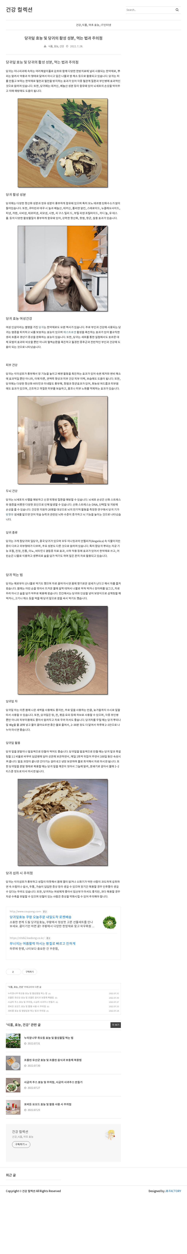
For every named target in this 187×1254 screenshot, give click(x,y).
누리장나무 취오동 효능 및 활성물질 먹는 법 (27, 993)
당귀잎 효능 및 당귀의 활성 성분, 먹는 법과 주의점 (63, 38)
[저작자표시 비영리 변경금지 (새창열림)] (42, 971)
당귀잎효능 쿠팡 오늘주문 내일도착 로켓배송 (41, 917)
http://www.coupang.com (25, 911)
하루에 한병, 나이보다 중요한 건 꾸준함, (34, 948)
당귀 (41, 327)
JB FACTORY (173, 1191)
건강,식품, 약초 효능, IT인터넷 (93, 25)
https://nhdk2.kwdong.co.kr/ (27, 938)
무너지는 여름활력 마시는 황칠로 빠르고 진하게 (42, 944)
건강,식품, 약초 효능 (22, 1137)
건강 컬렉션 (20, 1132)
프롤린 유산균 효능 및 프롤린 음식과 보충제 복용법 (31, 998)
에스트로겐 (69, 332)
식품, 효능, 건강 (56, 46)
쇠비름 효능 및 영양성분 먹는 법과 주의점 (26, 1011)
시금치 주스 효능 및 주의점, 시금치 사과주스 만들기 (31, 1002)
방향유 (10, 514)
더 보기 (115, 1025)
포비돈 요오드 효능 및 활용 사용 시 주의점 (27, 1006)
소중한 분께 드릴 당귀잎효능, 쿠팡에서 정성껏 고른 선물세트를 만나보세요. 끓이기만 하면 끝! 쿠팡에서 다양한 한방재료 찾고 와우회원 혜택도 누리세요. (52, 924)
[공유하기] (17, 972)
